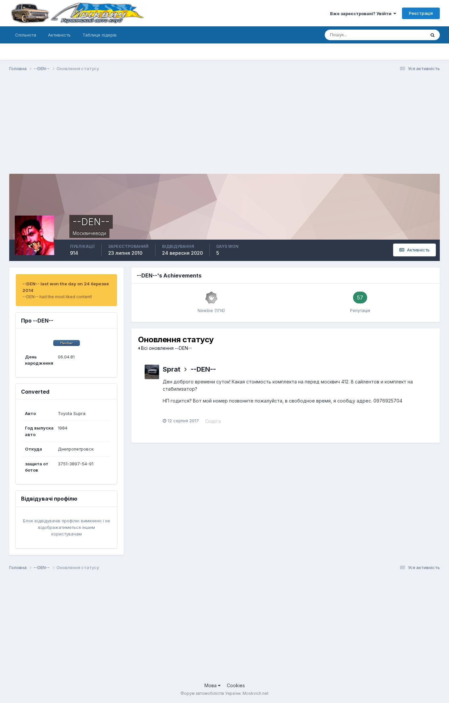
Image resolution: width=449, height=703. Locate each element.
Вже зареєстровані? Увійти (361, 13)
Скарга (213, 421)
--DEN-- (203, 369)
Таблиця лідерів (100, 35)
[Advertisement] (128, 128)
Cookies (236, 685)
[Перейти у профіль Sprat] (152, 372)
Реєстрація (421, 13)
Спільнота (25, 35)
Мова (211, 685)
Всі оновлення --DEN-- (166, 348)
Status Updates (401, 34)
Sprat (171, 369)
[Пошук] (432, 35)
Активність (59, 35)
